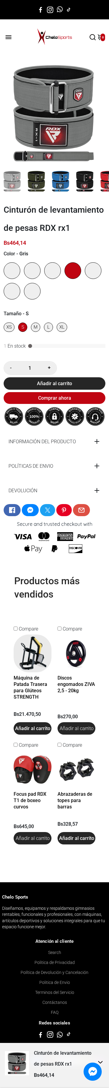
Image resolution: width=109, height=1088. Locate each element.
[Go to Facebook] (40, 10)
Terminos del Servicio (54, 992)
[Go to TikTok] (69, 10)
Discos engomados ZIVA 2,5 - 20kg (76, 684)
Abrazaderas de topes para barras (75, 800)
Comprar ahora (54, 398)
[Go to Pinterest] (63, 510)
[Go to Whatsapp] (59, 10)
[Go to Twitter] (47, 510)
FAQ (54, 1012)
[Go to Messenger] (30, 510)
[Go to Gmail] (81, 510)
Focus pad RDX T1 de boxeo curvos (30, 800)
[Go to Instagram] (50, 10)
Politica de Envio (54, 982)
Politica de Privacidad (55, 962)
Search (54, 952)
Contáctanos (54, 1002)
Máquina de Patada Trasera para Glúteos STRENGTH (30, 687)
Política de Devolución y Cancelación (54, 972)
